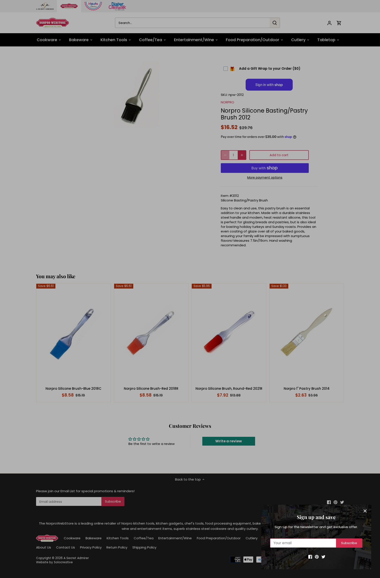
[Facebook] (310, 556)
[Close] (365, 511)
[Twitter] (323, 556)
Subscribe (349, 543)
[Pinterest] (317, 556)
